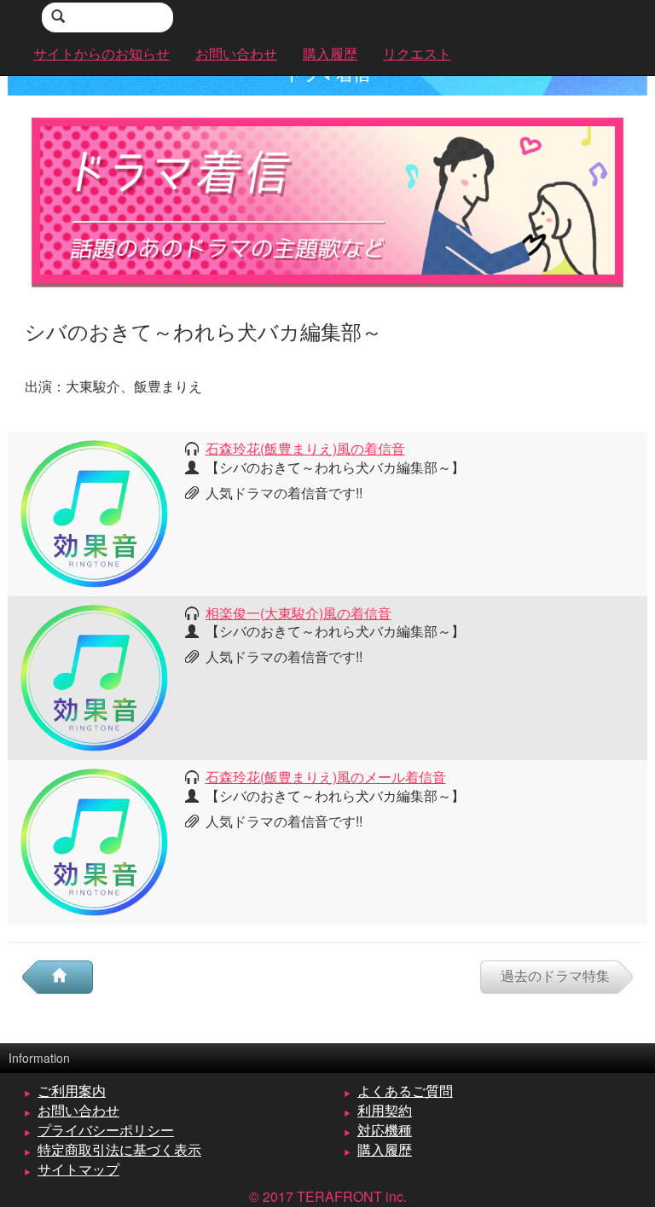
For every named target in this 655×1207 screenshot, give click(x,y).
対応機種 (384, 1130)
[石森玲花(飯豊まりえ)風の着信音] (94, 512)
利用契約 (384, 1110)
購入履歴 (384, 1149)
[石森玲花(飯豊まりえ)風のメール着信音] (94, 840)
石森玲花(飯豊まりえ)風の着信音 (305, 448)
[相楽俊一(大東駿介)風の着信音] (94, 676)
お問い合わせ (78, 1110)
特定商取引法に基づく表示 (119, 1149)
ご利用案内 (72, 1090)
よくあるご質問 (405, 1090)
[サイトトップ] (65, 977)
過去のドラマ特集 (555, 975)
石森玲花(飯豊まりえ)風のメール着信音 (326, 776)
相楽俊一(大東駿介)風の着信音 (298, 613)
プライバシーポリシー (106, 1130)
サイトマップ (78, 1169)
